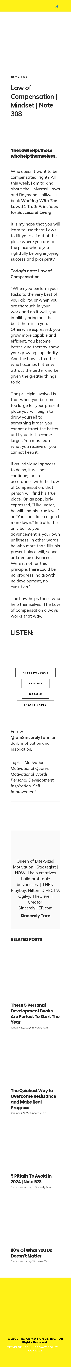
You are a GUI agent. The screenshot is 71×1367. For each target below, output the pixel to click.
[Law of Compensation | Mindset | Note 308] (35, 843)
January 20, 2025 (20, 1027)
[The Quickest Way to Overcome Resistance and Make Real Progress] (35, 1060)
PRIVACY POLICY (46, 1347)
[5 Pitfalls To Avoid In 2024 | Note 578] (35, 1145)
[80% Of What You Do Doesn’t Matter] (35, 1219)
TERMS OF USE (17, 1347)
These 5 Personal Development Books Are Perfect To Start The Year (35, 1013)
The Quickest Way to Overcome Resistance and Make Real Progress (33, 1099)
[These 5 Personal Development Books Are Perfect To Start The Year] (35, 974)
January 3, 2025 (19, 1113)
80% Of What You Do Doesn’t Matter (31, 1253)
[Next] (48, 816)
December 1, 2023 (21, 1261)
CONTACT (35, 1350)
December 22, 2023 (22, 1187)
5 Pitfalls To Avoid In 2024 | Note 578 (31, 1179)
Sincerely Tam (40, 1027)
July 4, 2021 (19, 77)
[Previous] (23, 816)
